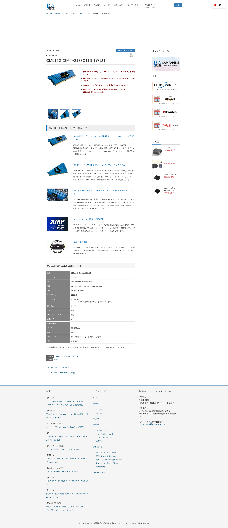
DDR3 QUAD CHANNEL (125, 50)
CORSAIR (57, 360)
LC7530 (167, 148)
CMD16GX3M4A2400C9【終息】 (63, 373)
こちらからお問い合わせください (153, 424)
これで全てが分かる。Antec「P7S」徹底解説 (62, 471)
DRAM (75, 356)
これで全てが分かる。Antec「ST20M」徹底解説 (63, 449)
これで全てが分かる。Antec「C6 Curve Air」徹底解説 (65, 427)
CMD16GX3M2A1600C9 (59, 367)
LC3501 (167, 161)
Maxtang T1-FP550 (171, 175)
